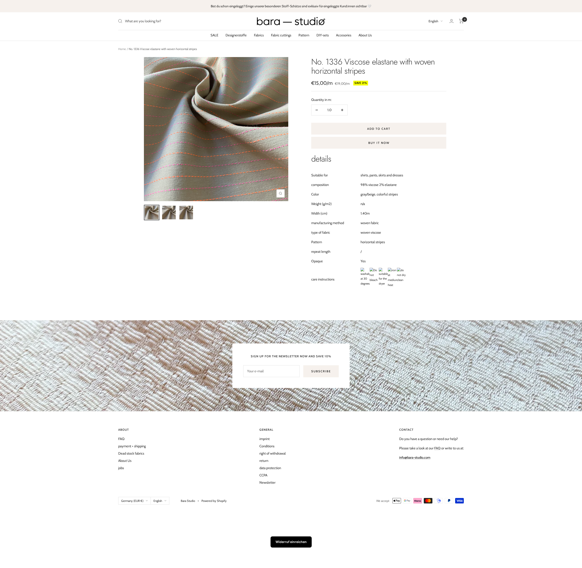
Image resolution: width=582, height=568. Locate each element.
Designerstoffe (236, 35)
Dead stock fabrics (131, 453)
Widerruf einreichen (291, 542)
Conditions (266, 446)
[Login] (451, 21)
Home (122, 49)
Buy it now (378, 143)
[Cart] (461, 21)
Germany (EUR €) (132, 501)
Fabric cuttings (281, 35)
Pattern (304, 35)
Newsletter (267, 482)
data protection (270, 468)
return (263, 461)
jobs (121, 468)
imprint (264, 439)
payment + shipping (132, 446)
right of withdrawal (272, 453)
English (433, 21)
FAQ (121, 439)
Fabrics (259, 35)
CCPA (263, 475)
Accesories (343, 35)
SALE (214, 35)
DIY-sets (322, 35)
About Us (365, 35)
